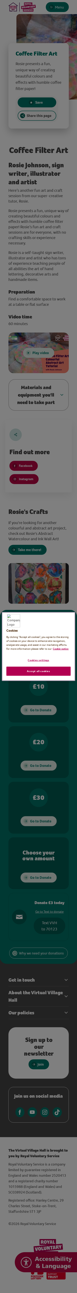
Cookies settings (38, 660)
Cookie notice (61, 649)
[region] (38, 646)
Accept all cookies (38, 671)
